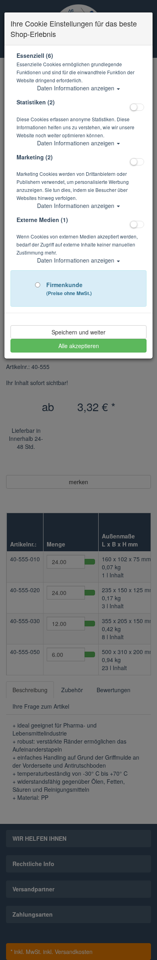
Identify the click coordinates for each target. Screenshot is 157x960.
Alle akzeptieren (78, 346)
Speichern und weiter (78, 332)
